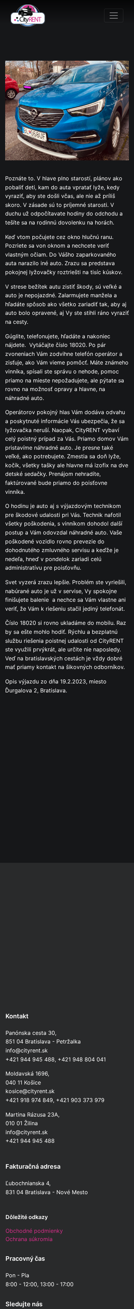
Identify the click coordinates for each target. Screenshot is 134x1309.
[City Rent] (28, 15)
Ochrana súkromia (29, 1239)
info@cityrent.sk (26, 1050)
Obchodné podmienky (34, 1230)
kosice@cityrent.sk (30, 1091)
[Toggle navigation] (113, 15)
